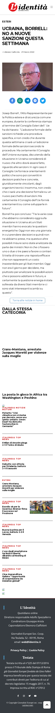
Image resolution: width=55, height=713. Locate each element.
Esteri (6, 21)
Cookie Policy (36, 650)
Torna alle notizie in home (27, 300)
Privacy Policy (19, 650)
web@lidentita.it (31, 642)
